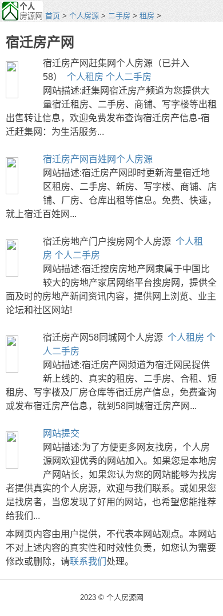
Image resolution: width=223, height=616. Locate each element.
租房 (147, 15)
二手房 (119, 15)
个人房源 (84, 15)
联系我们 (88, 561)
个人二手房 (129, 77)
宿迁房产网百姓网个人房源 (98, 159)
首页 (52, 15)
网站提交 (61, 433)
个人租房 (85, 77)
